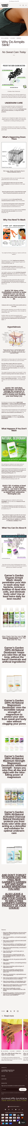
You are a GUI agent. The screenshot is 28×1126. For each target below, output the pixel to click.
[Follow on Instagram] (8, 1109)
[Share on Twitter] (11, 1011)
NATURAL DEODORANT (13, 388)
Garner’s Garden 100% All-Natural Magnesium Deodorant (13, 704)
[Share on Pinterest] (14, 1011)
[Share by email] (18, 1011)
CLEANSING (7, 292)
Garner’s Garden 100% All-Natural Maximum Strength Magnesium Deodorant (13, 761)
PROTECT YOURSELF (13, 520)
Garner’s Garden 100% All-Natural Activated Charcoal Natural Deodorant (14, 815)
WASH (8, 492)
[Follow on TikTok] (19, 1109)
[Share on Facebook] (7, 1011)
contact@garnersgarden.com (7, 1070)
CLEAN (16, 519)
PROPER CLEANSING (6, 417)
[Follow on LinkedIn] (22, 1109)
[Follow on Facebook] (5, 1109)
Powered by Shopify (19, 1112)
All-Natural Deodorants (14, 637)
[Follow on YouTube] (15, 1109)
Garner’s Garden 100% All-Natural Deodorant (14, 650)
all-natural (6, 38)
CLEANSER (4, 501)
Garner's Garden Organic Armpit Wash (14, 578)
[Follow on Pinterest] (12, 1109)
